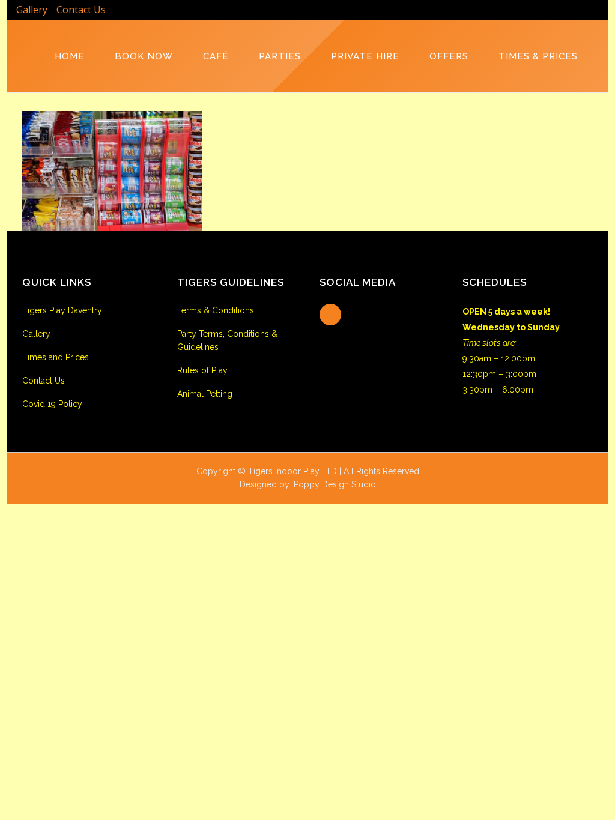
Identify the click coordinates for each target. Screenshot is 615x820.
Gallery (31, 9)
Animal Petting (204, 394)
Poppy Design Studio (335, 484)
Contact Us (81, 9)
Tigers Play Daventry (62, 310)
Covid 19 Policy (52, 404)
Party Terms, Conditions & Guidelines (227, 340)
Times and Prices (55, 357)
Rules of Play (202, 370)
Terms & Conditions (215, 310)
